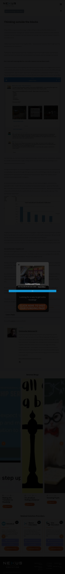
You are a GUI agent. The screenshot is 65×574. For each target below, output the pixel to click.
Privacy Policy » (42, 286)
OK (32, 291)
